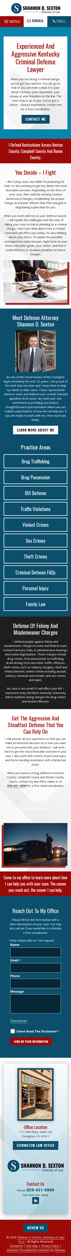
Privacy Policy (50, 1246)
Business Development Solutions (28, 1250)
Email (15, 960)
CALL (61, 21)
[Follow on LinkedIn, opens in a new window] (35, 1200)
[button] (11, 20)
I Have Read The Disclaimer (37, 1031)
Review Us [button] (35, 1227)
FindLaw (59, 1250)
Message (17, 991)
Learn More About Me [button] (35, 429)
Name (15, 945)
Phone (15, 976)
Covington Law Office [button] (36, 1145)
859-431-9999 (17, 786)
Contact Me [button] (35, 119)
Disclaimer (18, 1020)
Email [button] (38, 20)
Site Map (32, 1246)
